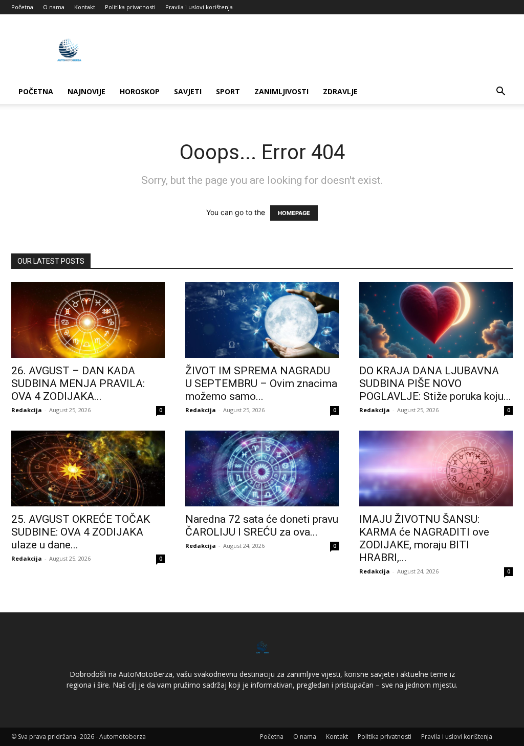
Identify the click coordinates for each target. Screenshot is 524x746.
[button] (500, 92)
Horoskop (140, 91)
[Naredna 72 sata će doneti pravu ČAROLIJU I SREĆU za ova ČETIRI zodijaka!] (262, 468)
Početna (22, 7)
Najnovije (86, 91)
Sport (228, 91)
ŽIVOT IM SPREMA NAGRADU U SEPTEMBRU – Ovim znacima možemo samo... (261, 383)
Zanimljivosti (281, 91)
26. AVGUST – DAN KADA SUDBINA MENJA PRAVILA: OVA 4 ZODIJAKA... (78, 383)
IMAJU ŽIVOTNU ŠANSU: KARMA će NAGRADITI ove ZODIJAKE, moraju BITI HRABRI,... (424, 538)
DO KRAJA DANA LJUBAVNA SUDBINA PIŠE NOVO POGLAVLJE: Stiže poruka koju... (435, 383)
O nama (53, 7)
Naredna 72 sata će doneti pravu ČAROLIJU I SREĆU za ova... (261, 525)
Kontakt (84, 7)
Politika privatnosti (130, 7)
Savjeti (188, 91)
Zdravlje (340, 91)
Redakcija (26, 410)
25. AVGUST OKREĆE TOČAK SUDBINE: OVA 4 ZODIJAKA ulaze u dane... (80, 532)
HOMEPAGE (294, 213)
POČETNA (35, 91)
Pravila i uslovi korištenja (199, 7)
